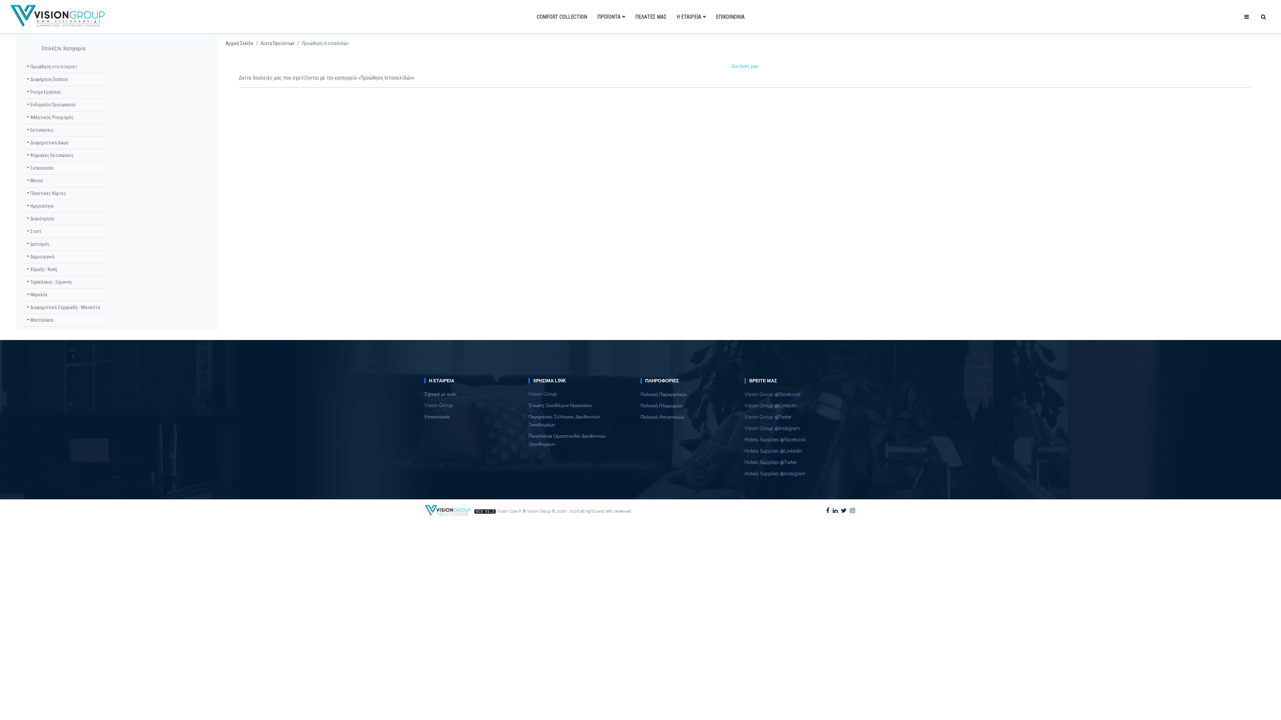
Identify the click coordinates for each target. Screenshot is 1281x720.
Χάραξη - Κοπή (43, 269)
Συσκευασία (41, 168)
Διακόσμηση (41, 218)
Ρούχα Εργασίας (45, 92)
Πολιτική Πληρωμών (661, 405)
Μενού (36, 180)
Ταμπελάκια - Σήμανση (50, 282)
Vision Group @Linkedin (771, 405)
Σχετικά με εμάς (440, 394)
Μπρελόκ (38, 294)
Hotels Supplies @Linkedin (773, 451)
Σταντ (35, 231)
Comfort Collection (562, 17)
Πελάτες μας (651, 17)
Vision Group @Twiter (768, 417)
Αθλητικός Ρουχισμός (51, 117)
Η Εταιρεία (689, 17)
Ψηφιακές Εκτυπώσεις (51, 155)
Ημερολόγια (41, 206)
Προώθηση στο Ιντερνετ (53, 66)
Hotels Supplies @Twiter (771, 462)
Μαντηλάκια (41, 320)
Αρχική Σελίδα (239, 43)
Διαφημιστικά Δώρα (48, 142)
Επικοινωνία (730, 17)
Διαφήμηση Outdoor (48, 79)
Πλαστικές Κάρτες (47, 193)
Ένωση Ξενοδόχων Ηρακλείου (560, 405)
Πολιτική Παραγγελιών (663, 394)
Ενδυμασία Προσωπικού (52, 104)
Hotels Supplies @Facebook (775, 439)
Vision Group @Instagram (772, 428)
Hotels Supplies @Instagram (775, 473)
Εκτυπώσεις (41, 130)
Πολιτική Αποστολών (662, 417)
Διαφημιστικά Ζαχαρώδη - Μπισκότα (64, 307)
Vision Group (438, 405)
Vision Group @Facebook (772, 394)
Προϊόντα (608, 17)
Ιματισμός (39, 244)
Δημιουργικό (42, 256)
